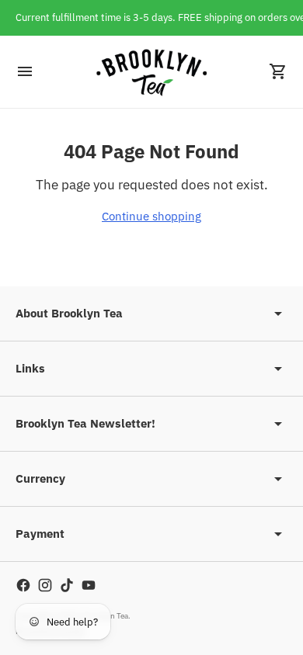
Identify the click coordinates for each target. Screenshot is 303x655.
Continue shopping (151, 216)
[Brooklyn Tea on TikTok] (67, 585)
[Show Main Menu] (25, 71)
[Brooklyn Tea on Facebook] (23, 585)
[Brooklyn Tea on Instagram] (45, 585)
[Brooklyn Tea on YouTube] (88, 585)
